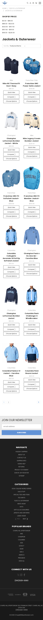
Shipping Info (21, 461)
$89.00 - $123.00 (8, 24)
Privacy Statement (21, 470)
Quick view (11, 92)
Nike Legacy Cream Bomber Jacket (31, 139)
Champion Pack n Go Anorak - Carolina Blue (32, 255)
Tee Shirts (21, 498)
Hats (21, 507)
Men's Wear (21, 504)
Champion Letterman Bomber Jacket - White (11, 141)
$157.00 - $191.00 (8, 29)
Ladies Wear (21, 516)
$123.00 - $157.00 (8, 27)
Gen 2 (22, 552)
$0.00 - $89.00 (7, 21)
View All (21, 561)
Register (25, 473)
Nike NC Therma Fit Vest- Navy (11, 84)
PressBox (21, 558)
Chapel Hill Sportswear (21, 531)
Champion (21, 537)
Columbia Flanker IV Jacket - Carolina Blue (11, 373)
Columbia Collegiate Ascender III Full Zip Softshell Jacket (11, 257)
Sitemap (21, 476)
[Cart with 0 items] (36, 3)
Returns (21, 467)
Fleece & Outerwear (21, 501)
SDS (21, 543)
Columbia (21, 540)
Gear (21, 549)
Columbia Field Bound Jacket (31, 372)
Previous (3, 617)
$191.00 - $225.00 (8, 33)
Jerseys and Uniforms (22, 513)
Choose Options (11, 101)
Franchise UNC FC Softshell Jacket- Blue (11, 198)
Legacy (21, 546)
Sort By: (6, 46)
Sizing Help (21, 464)
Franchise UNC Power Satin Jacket (31, 84)
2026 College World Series (21, 489)
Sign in (17, 473)
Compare (10, 97)
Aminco (21, 555)
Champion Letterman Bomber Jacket (11, 315)
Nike (21, 534)
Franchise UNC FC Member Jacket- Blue (32, 198)
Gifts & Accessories (21, 510)
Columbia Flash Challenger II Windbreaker (32, 315)
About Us (21, 455)
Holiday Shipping (21, 452)
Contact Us (21, 458)
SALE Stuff (21, 492)
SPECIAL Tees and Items (22, 495)
